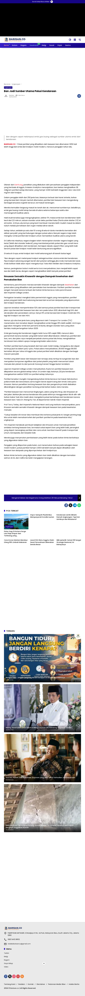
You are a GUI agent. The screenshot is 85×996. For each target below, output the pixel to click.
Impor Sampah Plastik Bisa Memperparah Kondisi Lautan (42, 516)
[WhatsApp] (79, 505)
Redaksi (11, 95)
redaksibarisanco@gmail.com (19, 944)
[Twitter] (70, 505)
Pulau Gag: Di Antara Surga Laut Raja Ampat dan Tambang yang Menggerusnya (15, 533)
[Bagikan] (79, 96)
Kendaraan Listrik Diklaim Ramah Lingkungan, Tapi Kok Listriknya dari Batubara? (68, 517)
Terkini (6, 953)
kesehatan (69, 284)
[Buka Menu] (74, 39)
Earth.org (18, 184)
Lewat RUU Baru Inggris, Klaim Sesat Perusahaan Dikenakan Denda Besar (42, 542)
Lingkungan (8, 87)
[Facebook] (66, 505)
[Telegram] (75, 505)
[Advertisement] (42, 65)
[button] (70, 39)
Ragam (7, 960)
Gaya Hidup (8, 963)
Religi (6, 956)
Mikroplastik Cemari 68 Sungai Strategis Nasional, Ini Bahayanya (69, 542)
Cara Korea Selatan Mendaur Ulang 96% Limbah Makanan (16, 541)
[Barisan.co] (15, 39)
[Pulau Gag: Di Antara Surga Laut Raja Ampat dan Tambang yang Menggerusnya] (16, 521)
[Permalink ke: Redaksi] (6, 96)
